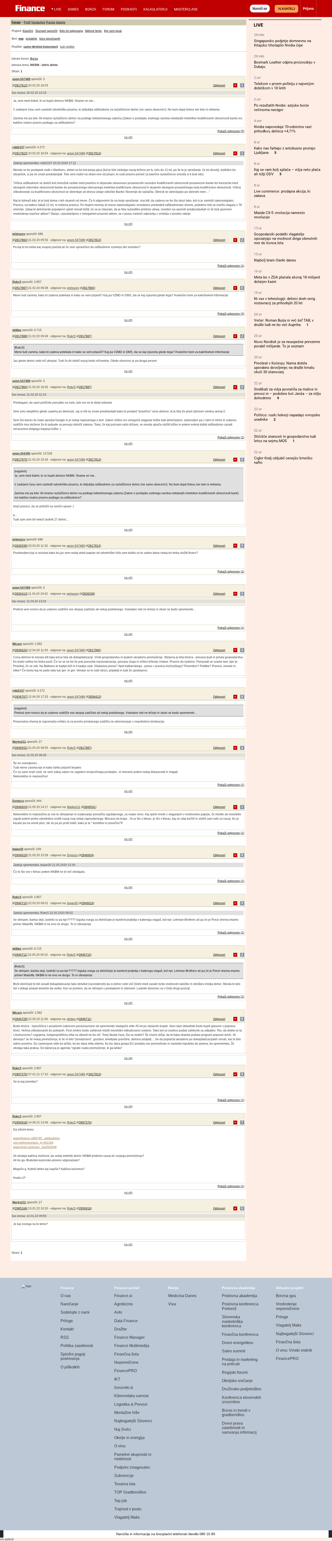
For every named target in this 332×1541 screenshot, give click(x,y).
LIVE (57, 9)
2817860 (21, 240)
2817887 (21, 288)
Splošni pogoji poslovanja (73, 1356)
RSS (65, 1337)
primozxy (18, 234)
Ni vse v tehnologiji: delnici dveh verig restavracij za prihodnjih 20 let (284, 301)
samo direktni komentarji (40, 46)
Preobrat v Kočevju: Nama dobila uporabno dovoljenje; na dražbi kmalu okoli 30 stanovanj (284, 367)
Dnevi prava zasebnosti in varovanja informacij (239, 1427)
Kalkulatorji (155, 9)
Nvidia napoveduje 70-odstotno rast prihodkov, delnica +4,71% (283, 129)
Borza (90, 9)
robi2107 (18, 147)
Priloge (67, 1321)
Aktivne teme (93, 31)
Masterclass (185, 9)
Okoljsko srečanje (237, 1381)
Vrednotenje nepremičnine (287, 1306)
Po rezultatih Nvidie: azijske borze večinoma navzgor (281, 107)
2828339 (21, 546)
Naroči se (260, 8)
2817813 (21, 85)
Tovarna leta (124, 1484)
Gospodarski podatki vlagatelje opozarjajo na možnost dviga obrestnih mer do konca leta (285, 238)
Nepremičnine (126, 1362)
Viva (172, 1304)
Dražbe (120, 1329)
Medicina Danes (182, 1296)
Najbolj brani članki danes (275, 260)
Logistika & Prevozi (131, 1404)
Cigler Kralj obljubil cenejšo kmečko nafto (283, 460)
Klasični (28, 31)
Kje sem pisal (113, 31)
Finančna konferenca (240, 1334)
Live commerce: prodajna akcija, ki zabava (282, 193)
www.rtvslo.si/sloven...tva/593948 (35, 1147)
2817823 (21, 153)
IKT (117, 1379)
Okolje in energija (129, 1438)
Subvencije (124, 1476)
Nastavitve (38, 22)
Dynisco (18, 801)
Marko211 (19, 741)
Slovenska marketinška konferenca (232, 1321)
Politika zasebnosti (77, 1346)
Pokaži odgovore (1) (231, 266)
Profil (27, 22)
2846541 (21, 748)
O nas (66, 1296)
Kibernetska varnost (131, 1396)
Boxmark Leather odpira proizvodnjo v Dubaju (284, 64)
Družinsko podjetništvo (241, 1389)
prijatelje (31, 38)
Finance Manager (129, 1337)
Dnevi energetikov (237, 1343)
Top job (120, 1501)
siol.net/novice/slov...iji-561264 (33, 1142)
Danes (73, 9)
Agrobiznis (123, 1304)
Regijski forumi (235, 1372)
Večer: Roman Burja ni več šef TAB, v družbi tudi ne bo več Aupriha (284, 322)
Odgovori (219, 85)
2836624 (21, 650)
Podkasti (129, 9)
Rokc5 (16, 282)
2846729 (21, 1019)
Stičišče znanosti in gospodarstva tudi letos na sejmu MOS (285, 438)
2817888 (21, 336)
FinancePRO (125, 1371)
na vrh (128, 137)
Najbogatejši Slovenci (133, 1421)
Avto (118, 1312)
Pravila (50, 22)
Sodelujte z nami (75, 1312)
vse (21, 38)
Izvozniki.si (123, 1387)
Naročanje (70, 1304)
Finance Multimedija (131, 1346)
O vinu (119, 1446)
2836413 (21, 593)
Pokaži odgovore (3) (231, 314)
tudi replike (67, 46)
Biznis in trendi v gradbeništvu (236, 1412)
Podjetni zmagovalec (132, 1467)
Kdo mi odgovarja (71, 31)
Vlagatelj (286, 8)
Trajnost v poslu (127, 1509)
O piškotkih (70, 1367)
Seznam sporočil (46, 31)
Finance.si (123, 1296)
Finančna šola (126, 1354)
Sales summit (233, 1351)
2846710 (21, 903)
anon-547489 (21, 79)
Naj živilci (122, 1429)
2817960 (21, 387)
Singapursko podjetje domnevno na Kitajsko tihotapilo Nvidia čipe (282, 43)
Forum (108, 9)
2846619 (21, 855)
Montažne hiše (127, 1413)
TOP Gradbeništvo (130, 1492)
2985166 (21, 1208)
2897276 (21, 1074)
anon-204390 (21, 453)
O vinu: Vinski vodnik (294, 1350)
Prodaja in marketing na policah (240, 1361)
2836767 (21, 696)
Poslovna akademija (239, 1296)
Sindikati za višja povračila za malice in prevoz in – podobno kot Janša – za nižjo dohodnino (287, 393)
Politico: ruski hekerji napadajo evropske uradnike (287, 417)
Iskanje (60, 22)
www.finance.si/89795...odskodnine (36, 1138)
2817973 (21, 459)
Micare (17, 644)
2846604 (21, 807)
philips (16, 330)
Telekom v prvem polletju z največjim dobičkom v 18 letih (284, 86)
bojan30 (17, 849)
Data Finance (126, 1321)
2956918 (21, 1122)
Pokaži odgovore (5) (231, 131)
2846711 (20, 954)
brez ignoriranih (49, 38)
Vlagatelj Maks (127, 1517)
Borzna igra (286, 1296)
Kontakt (67, 1329)
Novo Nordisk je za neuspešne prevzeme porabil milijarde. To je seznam (287, 344)
